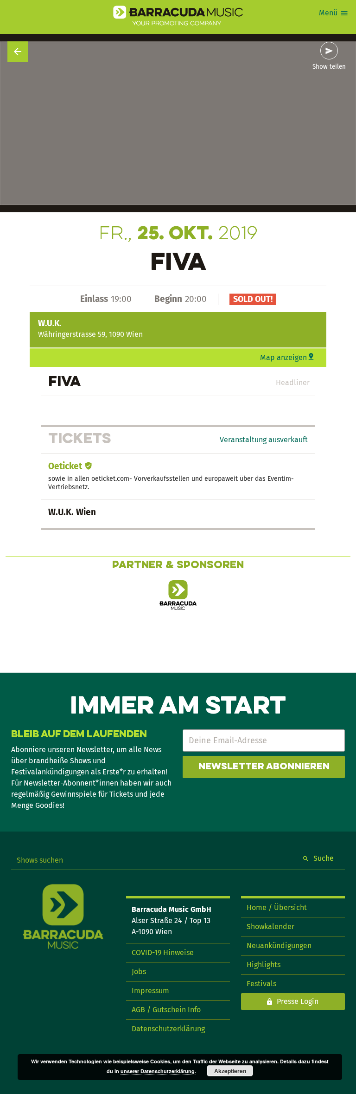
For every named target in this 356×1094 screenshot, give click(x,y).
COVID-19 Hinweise (163, 952)
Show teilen (329, 67)
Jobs (139, 971)
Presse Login (297, 1001)
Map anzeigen (283, 357)
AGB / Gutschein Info (166, 1009)
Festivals (261, 983)
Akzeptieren (230, 1071)
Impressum (150, 990)
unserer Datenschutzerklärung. (158, 1071)
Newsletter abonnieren (264, 767)
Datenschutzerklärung (168, 1028)
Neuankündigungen (279, 945)
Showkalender (270, 926)
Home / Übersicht (277, 907)
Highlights (263, 964)
